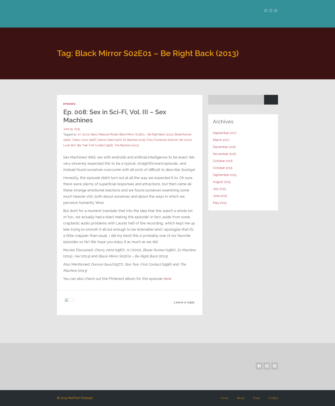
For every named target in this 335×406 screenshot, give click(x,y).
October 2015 (222, 168)
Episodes (69, 104)
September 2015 (225, 175)
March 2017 (221, 140)
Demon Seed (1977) (110, 139)
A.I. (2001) (84, 134)
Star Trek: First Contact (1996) (95, 145)
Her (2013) (185, 139)
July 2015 (219, 189)
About (240, 398)
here (167, 279)
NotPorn (82, 17)
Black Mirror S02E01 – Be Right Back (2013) (146, 134)
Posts (256, 398)
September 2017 (225, 133)
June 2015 (220, 196)
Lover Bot (69, 145)
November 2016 (224, 154)
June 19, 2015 (71, 129)
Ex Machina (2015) (134, 139)
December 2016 (224, 147)
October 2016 (223, 161)
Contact (273, 398)
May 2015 (220, 203)
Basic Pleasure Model (104, 134)
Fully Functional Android (162, 139)
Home (224, 398)
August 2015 (222, 182)
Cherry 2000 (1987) (84, 139)
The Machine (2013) (126, 145)
